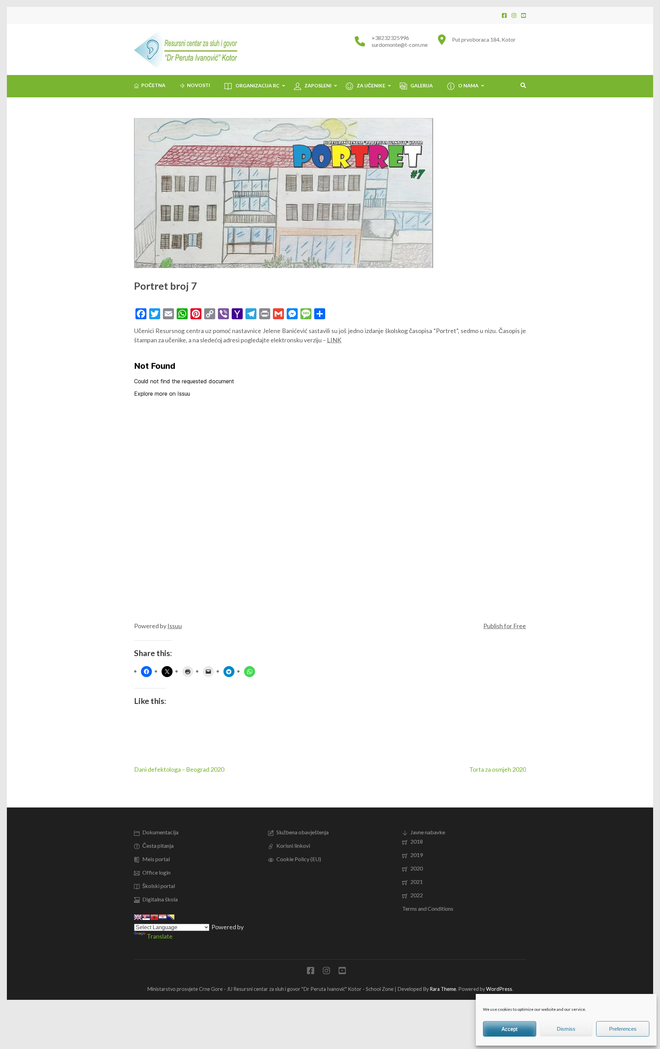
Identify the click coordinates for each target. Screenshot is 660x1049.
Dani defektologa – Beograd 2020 (179, 769)
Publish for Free (504, 626)
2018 (416, 841)
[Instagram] (514, 15)
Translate (160, 936)
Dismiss (566, 1029)
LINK (334, 340)
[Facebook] (504, 15)
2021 (416, 881)
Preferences (623, 1029)
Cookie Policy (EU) (298, 859)
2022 (416, 895)
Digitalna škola (160, 899)
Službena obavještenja (302, 832)
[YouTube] (523, 15)
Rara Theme (443, 989)
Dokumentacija (160, 832)
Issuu (174, 626)
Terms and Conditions (427, 908)
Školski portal (158, 885)
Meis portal (156, 859)
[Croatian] (162, 917)
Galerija (421, 85)
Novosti (198, 85)
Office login (156, 872)
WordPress (499, 989)
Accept (509, 1029)
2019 (416, 855)
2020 (416, 868)
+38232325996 (390, 37)
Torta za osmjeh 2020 (497, 769)
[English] (138, 917)
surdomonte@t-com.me (400, 44)
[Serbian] (146, 917)
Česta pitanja (158, 845)
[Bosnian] (171, 917)
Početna (153, 85)
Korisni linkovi (293, 845)
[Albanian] (154, 917)
